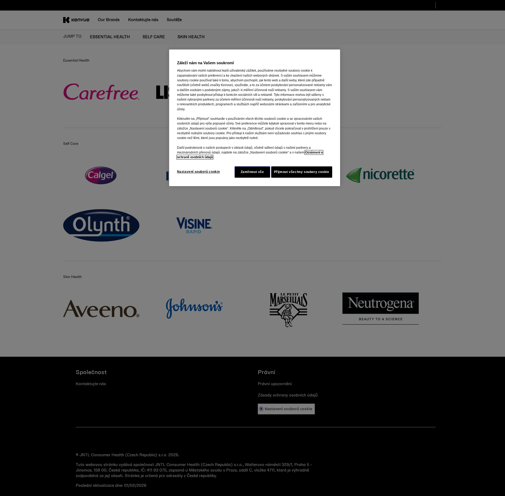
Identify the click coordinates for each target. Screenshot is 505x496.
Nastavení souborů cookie (198, 171)
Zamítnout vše (252, 172)
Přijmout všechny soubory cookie (301, 172)
